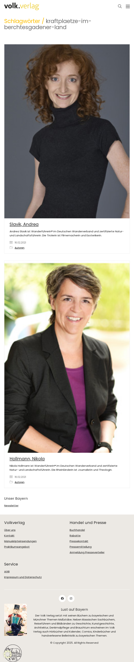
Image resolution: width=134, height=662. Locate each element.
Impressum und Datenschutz (23, 577)
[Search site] (120, 6)
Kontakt (9, 535)
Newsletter (11, 505)
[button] (128, 6)
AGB (7, 571)
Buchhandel (77, 530)
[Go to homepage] (21, 6)
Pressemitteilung (81, 547)
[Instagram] (71, 598)
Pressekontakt (79, 541)
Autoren (19, 248)
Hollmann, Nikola (27, 459)
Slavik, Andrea (24, 224)
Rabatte (75, 535)
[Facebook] (62, 598)
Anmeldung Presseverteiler (87, 552)
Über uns (10, 530)
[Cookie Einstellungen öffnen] (7, 657)
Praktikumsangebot (17, 547)
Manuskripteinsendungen (20, 541)
